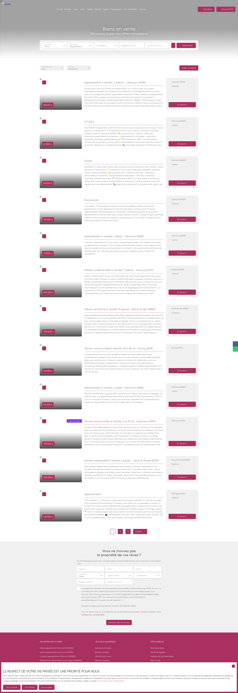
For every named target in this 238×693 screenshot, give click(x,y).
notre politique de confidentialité (110, 681)
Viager (90, 9)
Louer (75, 9)
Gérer (82, 9)
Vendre (98, 9)
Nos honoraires (157, 648)
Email (138, 569)
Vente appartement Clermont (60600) (57, 648)
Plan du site (155, 660)
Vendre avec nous (103, 656)
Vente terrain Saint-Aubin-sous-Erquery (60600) (61, 660)
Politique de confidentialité (161, 656)
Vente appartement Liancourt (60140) (56, 652)
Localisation (101, 45)
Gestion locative (102, 660)
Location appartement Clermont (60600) (58, 656)
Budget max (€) (129, 45)
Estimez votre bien (103, 648)
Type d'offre (48, 44)
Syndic (106, 9)
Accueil (60, 9)
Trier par (71, 67)
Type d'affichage (47, 67)
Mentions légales (157, 652)
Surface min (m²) (154, 45)
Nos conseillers (130, 9)
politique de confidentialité (92, 614)
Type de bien (74, 44)
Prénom (82, 569)
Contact (142, 9)
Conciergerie (116, 9)
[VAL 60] (7, 9)
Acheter (67, 9)
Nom (109, 569)
